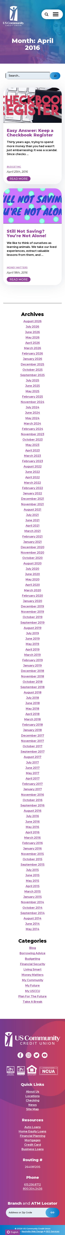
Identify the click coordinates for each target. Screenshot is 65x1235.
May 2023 (32, 445)
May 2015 (32, 880)
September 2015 (33, 864)
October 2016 (32, 800)
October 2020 (32, 558)
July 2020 (32, 568)
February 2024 (32, 429)
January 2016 (32, 848)
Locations (32, 1096)
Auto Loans (32, 1127)
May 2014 (32, 929)
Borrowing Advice (32, 953)
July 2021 (32, 515)
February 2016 (32, 843)
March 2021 (32, 531)
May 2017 (32, 773)
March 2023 (32, 455)
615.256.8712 (32, 1184)
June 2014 (32, 923)
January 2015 (32, 896)
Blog (32, 948)
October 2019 (32, 617)
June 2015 (32, 875)
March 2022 (32, 482)
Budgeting (32, 958)
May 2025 (32, 391)
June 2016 (32, 821)
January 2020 (32, 601)
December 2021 (32, 498)
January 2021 (32, 542)
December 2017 (32, 735)
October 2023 (33, 439)
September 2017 (33, 751)
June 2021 (32, 520)
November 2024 (32, 402)
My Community (32, 980)
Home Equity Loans (32, 1131)
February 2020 (32, 595)
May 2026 (33, 337)
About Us (32, 1091)
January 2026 (32, 358)
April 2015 (33, 886)
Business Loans (32, 1149)
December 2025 (32, 364)
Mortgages (33, 1140)
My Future (32, 985)
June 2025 (32, 385)
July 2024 (32, 407)
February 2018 (32, 724)
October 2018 (32, 681)
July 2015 (32, 870)
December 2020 (32, 547)
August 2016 (32, 810)
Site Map (32, 1109)
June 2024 (32, 412)
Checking (32, 1100)
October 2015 (32, 859)
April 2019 (32, 649)
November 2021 (32, 504)
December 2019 (32, 606)
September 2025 (32, 375)
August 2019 (32, 628)
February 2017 (32, 784)
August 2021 (32, 509)
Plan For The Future (32, 996)
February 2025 (32, 396)
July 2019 (32, 633)
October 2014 (32, 907)
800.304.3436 (32, 1188)
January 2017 (32, 789)
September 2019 (32, 622)
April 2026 (32, 342)
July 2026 (32, 326)
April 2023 (32, 450)
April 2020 (32, 584)
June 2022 (32, 471)
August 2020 (32, 563)
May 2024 (32, 418)
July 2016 (32, 816)
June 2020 (32, 574)
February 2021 (32, 536)
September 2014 (32, 913)
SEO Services (52, 1231)
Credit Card (32, 1144)
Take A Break (32, 1001)
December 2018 (32, 671)
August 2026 (32, 321)
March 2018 (32, 719)
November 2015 (32, 854)
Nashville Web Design (33, 1231)
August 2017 (32, 757)
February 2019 (32, 660)
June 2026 (32, 332)
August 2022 (33, 466)
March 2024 (32, 423)
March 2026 (32, 348)
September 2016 (32, 805)
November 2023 (32, 434)
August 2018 (32, 692)
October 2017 (32, 746)
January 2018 (32, 730)
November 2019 (32, 611)
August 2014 (32, 918)
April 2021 (33, 525)
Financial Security (32, 964)
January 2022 (32, 493)
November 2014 (32, 902)
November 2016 (32, 794)
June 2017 (32, 767)
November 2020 (32, 552)
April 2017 (33, 778)
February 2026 (32, 353)
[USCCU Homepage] (11, 14)
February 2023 (32, 461)
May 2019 (32, 644)
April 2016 (32, 832)
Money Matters (33, 974)
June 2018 (32, 703)
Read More (19, 178)
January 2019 (32, 665)
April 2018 (32, 714)
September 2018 (32, 687)
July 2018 (32, 697)
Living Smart (32, 969)
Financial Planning (32, 1136)
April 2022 (32, 477)
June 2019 (32, 638)
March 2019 (32, 654)
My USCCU (32, 991)
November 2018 (32, 676)
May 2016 (32, 827)
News (32, 1104)
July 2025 (32, 380)
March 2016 (32, 837)
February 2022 (32, 488)
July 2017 (32, 762)
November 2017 (32, 741)
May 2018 (32, 708)
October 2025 (33, 369)
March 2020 (32, 590)
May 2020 (33, 579)
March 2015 (32, 891)
